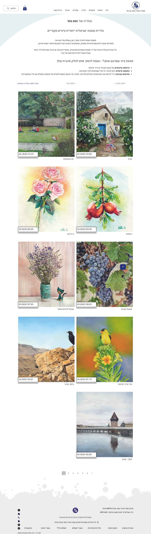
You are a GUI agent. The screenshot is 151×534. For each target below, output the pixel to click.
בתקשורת (28, 528)
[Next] (92, 473)
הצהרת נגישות (127, 528)
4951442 (103, 512)
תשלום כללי (61, 528)
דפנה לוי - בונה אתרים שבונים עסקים (29, 533)
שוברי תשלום (77, 528)
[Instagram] (19, 528)
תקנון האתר (112, 528)
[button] (25, 8)
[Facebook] (19, 525)
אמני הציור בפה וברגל (136, 10)
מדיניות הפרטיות (94, 528)
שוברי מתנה (45, 528)
